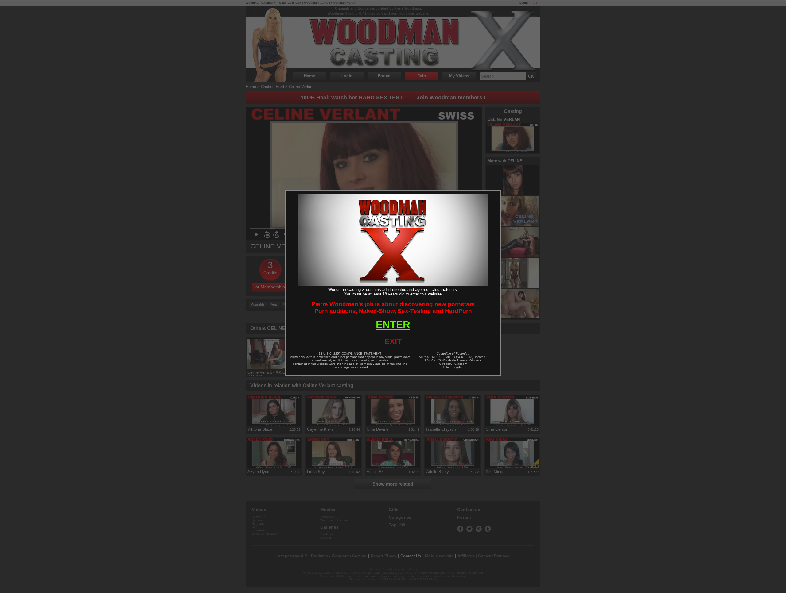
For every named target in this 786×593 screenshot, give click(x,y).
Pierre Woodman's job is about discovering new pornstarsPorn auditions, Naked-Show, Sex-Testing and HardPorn (393, 307)
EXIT (393, 341)
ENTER (393, 324)
